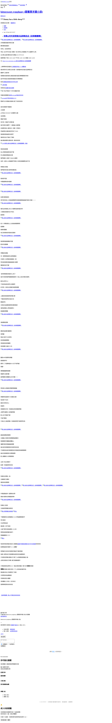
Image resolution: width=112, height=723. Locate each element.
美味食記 (12, 629)
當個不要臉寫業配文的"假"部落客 (27, 544)
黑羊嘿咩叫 (4, 616)
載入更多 (3, 636)
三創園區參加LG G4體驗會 (19, 66)
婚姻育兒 (13, 23)
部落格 (5, 27)
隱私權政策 (64, 701)
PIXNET (44, 701)
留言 (16, 625)
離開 (9, 720)
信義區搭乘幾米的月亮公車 (10, 81)
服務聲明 (70, 701)
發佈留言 (3, 646)
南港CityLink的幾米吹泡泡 (16, 95)
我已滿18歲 (3, 720)
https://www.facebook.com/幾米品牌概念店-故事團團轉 (17, 61)
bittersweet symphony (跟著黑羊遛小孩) (22, 11)
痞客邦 (13, 625)
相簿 (5, 26)
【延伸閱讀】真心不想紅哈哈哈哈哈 (10, 595)
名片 (5, 29)
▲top (2, 633)
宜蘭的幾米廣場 (9, 88)
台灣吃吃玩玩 (13, 631)
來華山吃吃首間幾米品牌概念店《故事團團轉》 (23, 36)
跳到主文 (3, 16)
